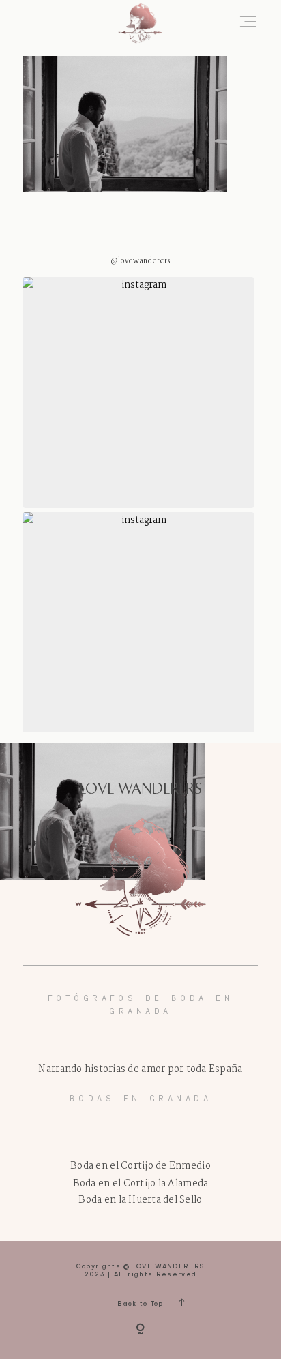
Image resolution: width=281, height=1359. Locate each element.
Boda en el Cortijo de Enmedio (140, 1166)
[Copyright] (140, 1330)
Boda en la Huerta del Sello (140, 1200)
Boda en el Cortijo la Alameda (141, 1183)
